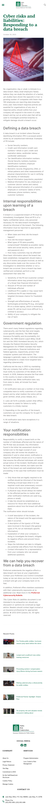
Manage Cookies (8, 784)
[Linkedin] (25, 745)
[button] (3, 5)
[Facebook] (22, 745)
